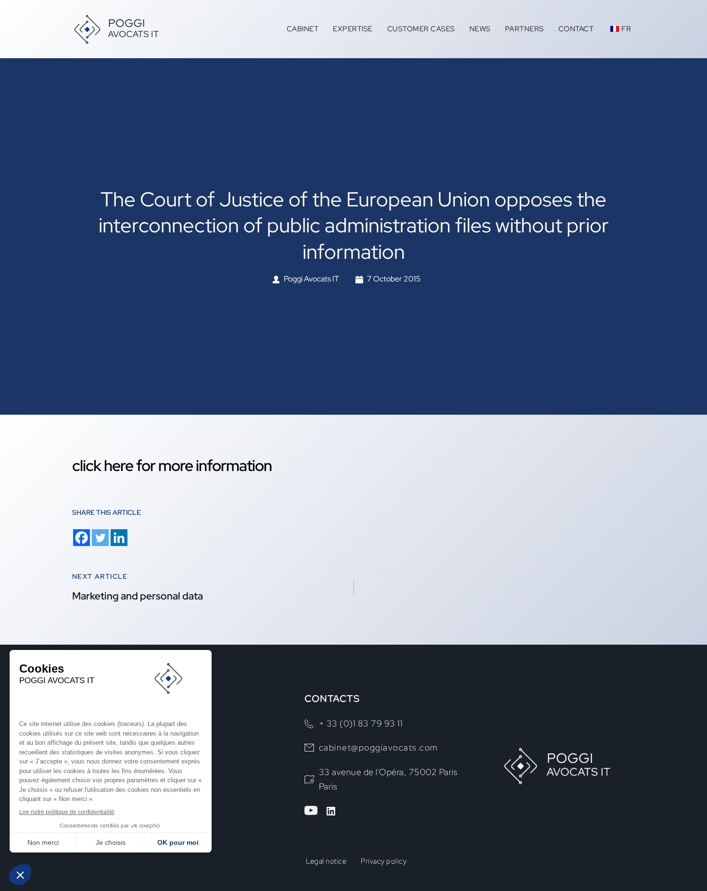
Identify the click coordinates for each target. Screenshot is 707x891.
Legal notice (326, 861)
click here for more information (172, 465)
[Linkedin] (119, 537)
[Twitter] (100, 537)
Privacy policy (383, 861)
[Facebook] (81, 537)
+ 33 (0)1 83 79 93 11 (361, 723)
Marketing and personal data (137, 595)
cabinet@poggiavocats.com (378, 747)
